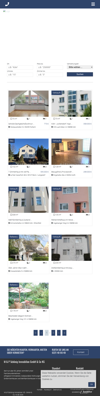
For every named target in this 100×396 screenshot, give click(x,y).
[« (35, 332)
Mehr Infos (58, 379)
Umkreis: (10, 71)
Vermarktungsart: (73, 64)
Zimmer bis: (41, 71)
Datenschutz (57, 390)
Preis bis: (40, 64)
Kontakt (80, 352)
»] (64, 332)
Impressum (48, 390)
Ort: (8, 64)
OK (91, 384)
